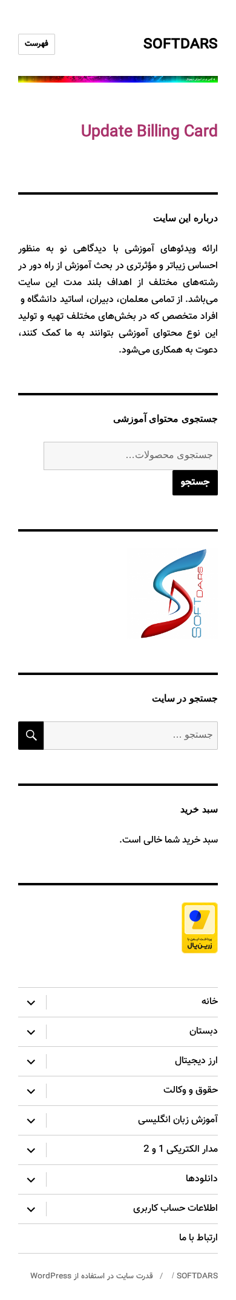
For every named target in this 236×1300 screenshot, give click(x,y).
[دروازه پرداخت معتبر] (118, 927)
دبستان (203, 1031)
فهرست (36, 44)
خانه (210, 1002)
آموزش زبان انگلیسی (178, 1120)
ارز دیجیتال (196, 1061)
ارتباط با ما (198, 1238)
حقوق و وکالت (190, 1090)
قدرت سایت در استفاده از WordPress (91, 1276)
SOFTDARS (180, 44)
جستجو (195, 482)
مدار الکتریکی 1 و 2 (180, 1149)
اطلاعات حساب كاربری (175, 1208)
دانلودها (202, 1179)
